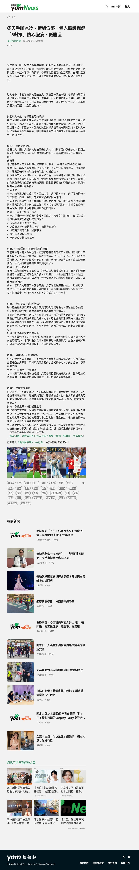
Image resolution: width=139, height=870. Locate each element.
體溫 (10, 482)
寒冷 (36, 482)
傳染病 (62, 487)
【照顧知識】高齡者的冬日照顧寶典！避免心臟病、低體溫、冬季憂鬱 (45, 436)
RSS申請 (116, 6)
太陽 (76, 492)
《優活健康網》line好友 (30, 442)
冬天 (52, 482)
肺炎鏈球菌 (55, 492)
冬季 (19, 482)
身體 (27, 482)
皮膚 (44, 487)
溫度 (19, 487)
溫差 (19, 498)
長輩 (61, 498)
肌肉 (69, 482)
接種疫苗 (12, 503)
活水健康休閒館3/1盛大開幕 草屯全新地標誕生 (46, 821)
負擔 (36, 492)
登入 (127, 6)
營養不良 (38, 498)
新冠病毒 (25, 503)
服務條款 (84, 862)
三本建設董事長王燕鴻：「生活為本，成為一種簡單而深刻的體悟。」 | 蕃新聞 (19, 821)
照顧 (61, 482)
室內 (44, 482)
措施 (19, 492)
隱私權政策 (98, 862)
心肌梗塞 (71, 498)
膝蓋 (52, 487)
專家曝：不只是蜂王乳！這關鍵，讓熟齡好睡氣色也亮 (72, 790)
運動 (27, 498)
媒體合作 (125, 862)
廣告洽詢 (112, 862)
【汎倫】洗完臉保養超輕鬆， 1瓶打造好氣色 (45, 790)
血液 (10, 492)
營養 (36, 487)
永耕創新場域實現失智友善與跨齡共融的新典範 (18, 790)
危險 (27, 487)
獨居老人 (50, 498)
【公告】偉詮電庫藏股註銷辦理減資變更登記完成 (72, 821)
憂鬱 (10, 487)
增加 (27, 492)
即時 (14, 17)
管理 (67, 492)
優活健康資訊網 (14, 41)
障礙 (44, 492)
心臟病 (72, 487)
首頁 (8, 17)
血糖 (10, 498)
